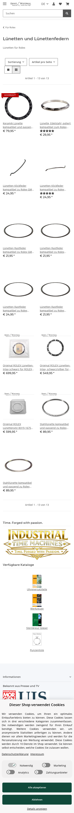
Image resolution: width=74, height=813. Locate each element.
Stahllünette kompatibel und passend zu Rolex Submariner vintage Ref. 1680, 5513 (17, 484)
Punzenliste (37, 650)
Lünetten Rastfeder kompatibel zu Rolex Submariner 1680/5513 (16, 308)
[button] (53, 4)
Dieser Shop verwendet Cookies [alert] (37, 704)
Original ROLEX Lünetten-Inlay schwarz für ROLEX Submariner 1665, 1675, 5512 (18, 367)
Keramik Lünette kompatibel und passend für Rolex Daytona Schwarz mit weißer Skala (18, 125)
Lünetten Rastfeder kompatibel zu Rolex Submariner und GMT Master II (53, 308)
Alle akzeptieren (37, 787)
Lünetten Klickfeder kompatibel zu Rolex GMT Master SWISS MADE (18, 187)
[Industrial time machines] (37, 544)
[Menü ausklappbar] (4, 2)
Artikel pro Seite (42, 62)
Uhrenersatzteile (37, 589)
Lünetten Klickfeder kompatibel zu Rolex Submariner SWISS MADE (55, 187)
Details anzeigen (37, 808)
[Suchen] (67, 13)
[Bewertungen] (47, 131)
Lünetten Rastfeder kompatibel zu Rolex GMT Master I (18, 250)
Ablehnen (37, 799)
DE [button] (43, 4)
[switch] (12, 765)
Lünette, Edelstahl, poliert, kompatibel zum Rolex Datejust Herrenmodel (55, 125)
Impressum (37, 754)
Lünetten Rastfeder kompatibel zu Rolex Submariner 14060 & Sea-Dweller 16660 (55, 250)
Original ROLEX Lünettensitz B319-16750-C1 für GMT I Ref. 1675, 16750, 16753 (18, 426)
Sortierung (14, 62)
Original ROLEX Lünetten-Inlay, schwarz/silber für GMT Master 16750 (55, 367)
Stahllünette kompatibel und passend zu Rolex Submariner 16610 (54, 426)
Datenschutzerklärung (15, 754)
